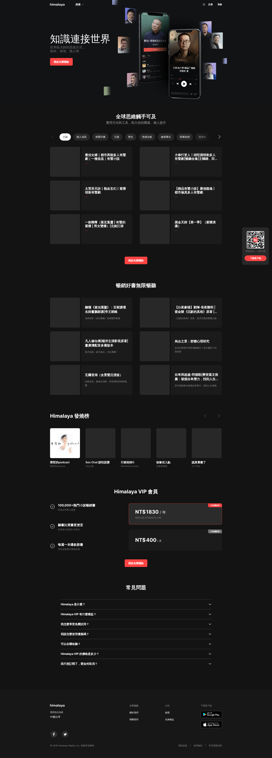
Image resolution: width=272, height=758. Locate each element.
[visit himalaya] (57, 4)
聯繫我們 (134, 719)
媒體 (167, 712)
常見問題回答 (215, 745)
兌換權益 (169, 719)
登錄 (220, 4)
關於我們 (134, 712)
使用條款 (198, 745)
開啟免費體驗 (61, 61)
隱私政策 (182, 745)
